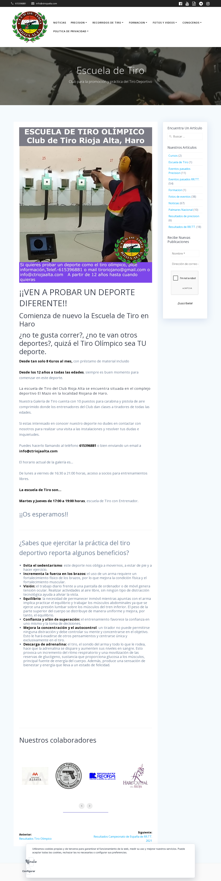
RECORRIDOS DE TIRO (107, 22)
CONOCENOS (190, 22)
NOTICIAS (59, 22)
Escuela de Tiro (178, 162)
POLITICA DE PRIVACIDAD (69, 31)
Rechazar (31, 861)
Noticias (174, 203)
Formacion (175, 190)
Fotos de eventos (180, 197)
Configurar (28, 871)
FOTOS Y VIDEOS (164, 22)
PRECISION (78, 22)
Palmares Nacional (181, 210)
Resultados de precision (184, 216)
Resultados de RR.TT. (182, 227)
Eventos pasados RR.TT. (184, 179)
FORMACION (137, 22)
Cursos (173, 156)
